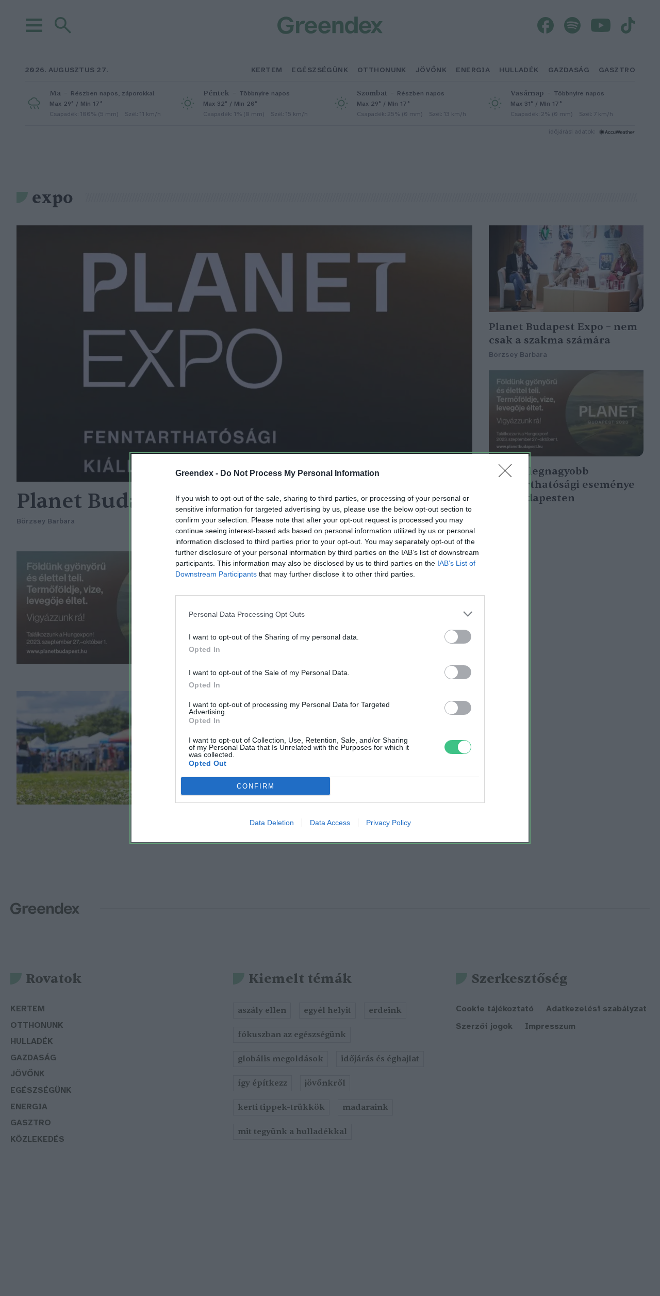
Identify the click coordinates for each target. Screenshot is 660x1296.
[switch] (457, 637)
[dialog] (330, 648)
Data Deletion (272, 822)
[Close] (508, 474)
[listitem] (330, 614)
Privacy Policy (388, 822)
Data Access (330, 822)
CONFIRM (256, 786)
